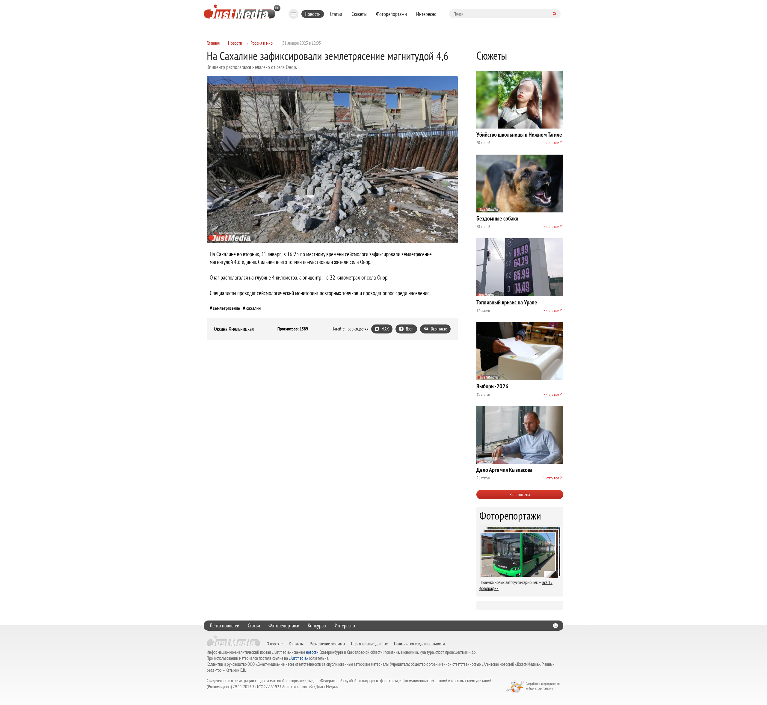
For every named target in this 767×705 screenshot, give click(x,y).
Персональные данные (369, 643)
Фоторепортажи (391, 13)
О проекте (275, 643)
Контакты (296, 643)
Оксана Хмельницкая (234, 329)
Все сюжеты (519, 494)
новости (312, 652)
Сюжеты (359, 13)
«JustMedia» (298, 658)
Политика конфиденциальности (419, 643)
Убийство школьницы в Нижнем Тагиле (519, 135)
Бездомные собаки (497, 218)
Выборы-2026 (492, 386)
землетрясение (226, 308)
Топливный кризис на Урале (506, 302)
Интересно (426, 13)
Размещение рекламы (327, 643)
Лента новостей (224, 625)
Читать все (551, 143)
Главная (213, 42)
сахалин (253, 308)
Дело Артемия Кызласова (504, 470)
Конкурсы (317, 625)
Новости (313, 13)
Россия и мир (261, 42)
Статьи (336, 13)
